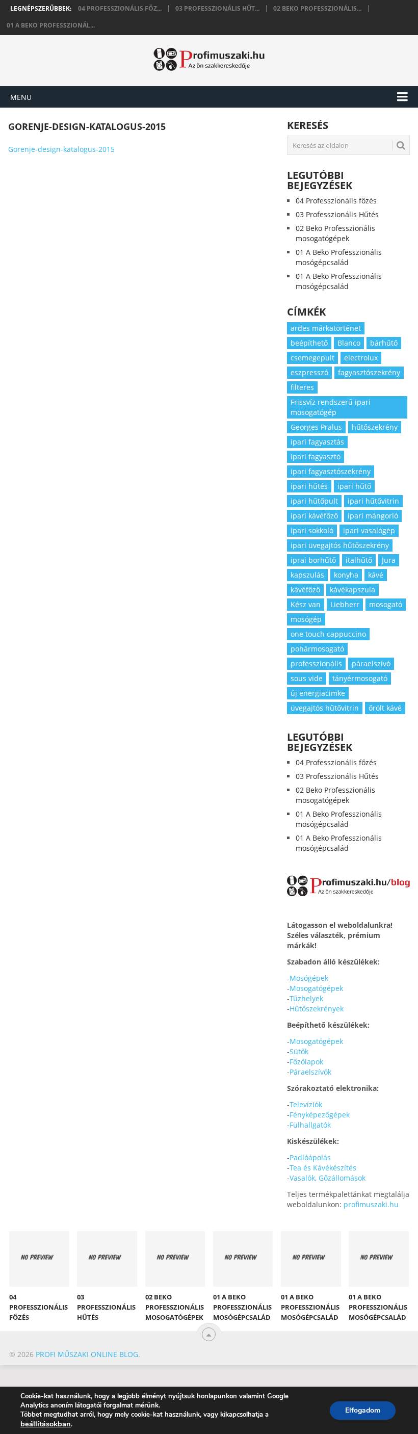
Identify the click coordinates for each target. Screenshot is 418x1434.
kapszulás (307, 575)
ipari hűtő (354, 486)
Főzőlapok (306, 1061)
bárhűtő (384, 343)
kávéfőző (305, 589)
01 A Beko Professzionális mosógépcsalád (339, 257)
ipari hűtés (309, 486)
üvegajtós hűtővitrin (325, 708)
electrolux (361, 357)
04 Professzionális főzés (336, 200)
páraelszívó (371, 663)
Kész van (306, 604)
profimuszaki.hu (371, 1204)
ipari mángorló (373, 515)
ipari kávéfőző (314, 515)
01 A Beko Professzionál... (51, 25)
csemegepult (312, 357)
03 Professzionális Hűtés (337, 214)
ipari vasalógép (369, 530)
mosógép (306, 619)
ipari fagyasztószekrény (331, 471)
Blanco (348, 343)
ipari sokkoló (312, 530)
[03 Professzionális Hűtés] (107, 1259)
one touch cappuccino (328, 634)
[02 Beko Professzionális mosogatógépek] (175, 1259)
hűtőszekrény (375, 427)
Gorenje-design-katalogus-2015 (61, 149)
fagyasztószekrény (369, 372)
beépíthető (309, 343)
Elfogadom (362, 1410)
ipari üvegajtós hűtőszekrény (340, 545)
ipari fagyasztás (317, 442)
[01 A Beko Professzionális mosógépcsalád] (243, 1259)
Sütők (299, 1051)
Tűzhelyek (306, 998)
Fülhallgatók (310, 1125)
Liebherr (344, 604)
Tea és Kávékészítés (323, 1167)
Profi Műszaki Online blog (87, 1354)
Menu (21, 97)
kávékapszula (352, 589)
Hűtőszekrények (317, 1008)
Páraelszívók (310, 1072)
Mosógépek (309, 978)
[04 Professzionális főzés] (39, 1259)
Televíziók (306, 1104)
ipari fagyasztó (316, 456)
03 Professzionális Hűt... (217, 8)
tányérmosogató (359, 678)
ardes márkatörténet (326, 328)
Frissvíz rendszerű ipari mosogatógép (331, 407)
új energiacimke (318, 693)
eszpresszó (309, 372)
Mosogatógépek (316, 988)
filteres (302, 387)
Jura (389, 560)
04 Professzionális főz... (120, 8)
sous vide (307, 678)
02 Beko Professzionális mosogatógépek (335, 233)
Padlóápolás (310, 1157)
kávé (375, 575)
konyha (346, 575)
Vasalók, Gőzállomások (327, 1178)
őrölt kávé (385, 708)
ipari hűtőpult (314, 501)
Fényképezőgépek (320, 1114)
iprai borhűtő (313, 560)
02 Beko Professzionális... (317, 8)
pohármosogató (317, 649)
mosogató (385, 604)
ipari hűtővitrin (373, 501)
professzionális (316, 663)
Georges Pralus (316, 427)
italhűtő (359, 560)
